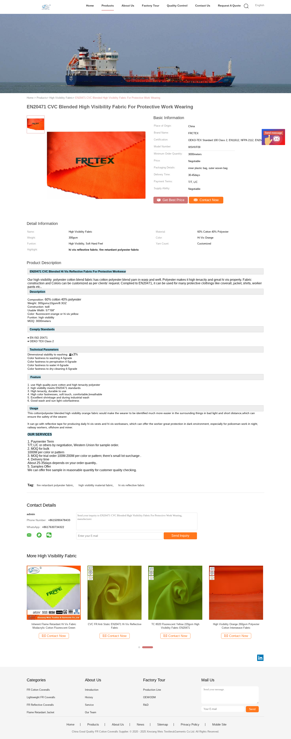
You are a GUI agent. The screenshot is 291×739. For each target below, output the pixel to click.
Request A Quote (229, 5)
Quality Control (177, 5)
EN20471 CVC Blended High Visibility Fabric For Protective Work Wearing (117, 97)
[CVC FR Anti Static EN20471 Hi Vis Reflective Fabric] (114, 592)
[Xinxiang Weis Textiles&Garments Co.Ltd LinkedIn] (260, 658)
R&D (145, 704)
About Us (128, 5)
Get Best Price (173, 200)
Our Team (90, 712)
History (89, 697)
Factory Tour (150, 5)
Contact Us (202, 5)
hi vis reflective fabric (131, 485)
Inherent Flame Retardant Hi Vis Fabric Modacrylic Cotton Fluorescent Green (53, 626)
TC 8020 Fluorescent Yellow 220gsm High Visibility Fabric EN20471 (175, 626)
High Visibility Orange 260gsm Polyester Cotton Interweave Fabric (236, 626)
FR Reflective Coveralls (40, 704)
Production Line (152, 689)
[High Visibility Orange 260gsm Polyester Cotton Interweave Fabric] (236, 592)
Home (90, 5)
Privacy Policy (190, 724)
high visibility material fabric (96, 485)
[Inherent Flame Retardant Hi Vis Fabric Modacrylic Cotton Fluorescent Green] (54, 592)
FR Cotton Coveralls (38, 689)
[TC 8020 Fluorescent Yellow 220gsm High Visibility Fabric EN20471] (175, 592)
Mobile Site (219, 724)
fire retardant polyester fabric (55, 485)
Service (89, 704)
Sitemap (162, 724)
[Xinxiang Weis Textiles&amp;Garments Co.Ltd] (46, 7)
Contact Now (209, 200)
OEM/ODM (149, 697)
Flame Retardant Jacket (40, 712)
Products (108, 5)
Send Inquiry (180, 535)
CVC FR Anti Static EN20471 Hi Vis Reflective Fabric (114, 626)
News (140, 724)
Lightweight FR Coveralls (41, 697)
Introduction (91, 689)
